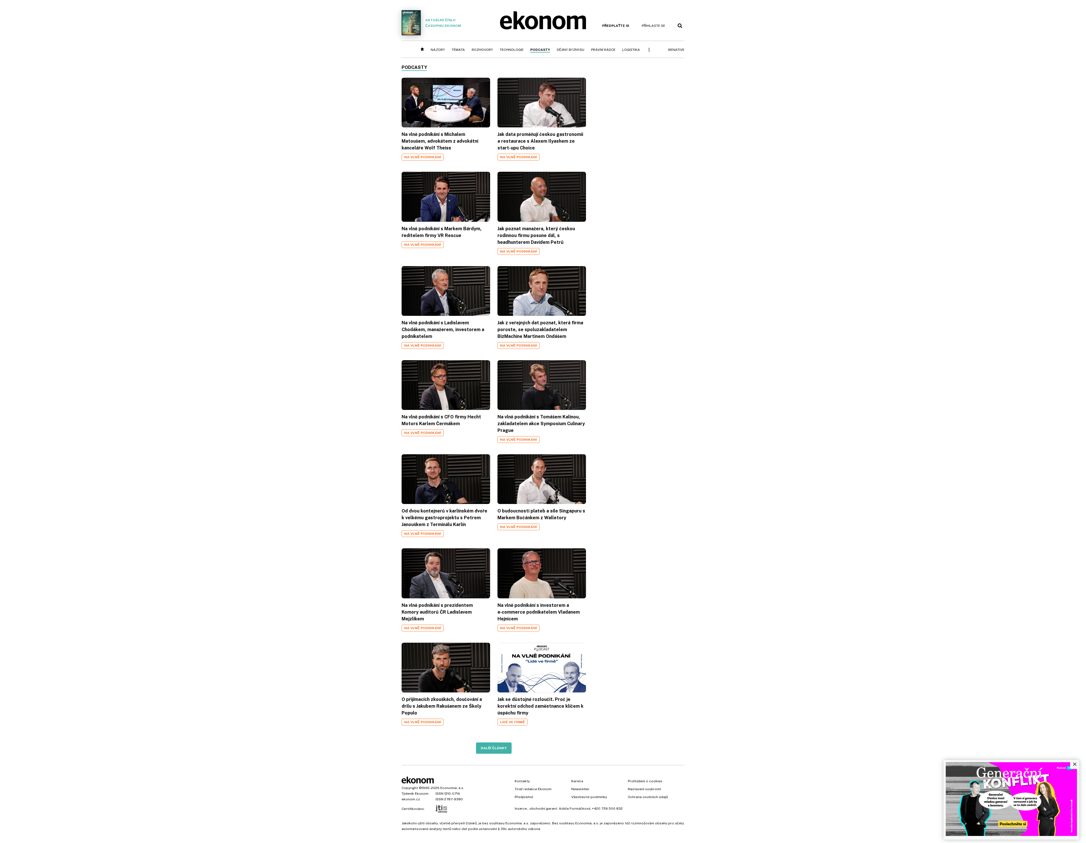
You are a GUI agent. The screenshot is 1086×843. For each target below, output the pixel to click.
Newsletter (580, 789)
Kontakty (522, 781)
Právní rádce (603, 50)
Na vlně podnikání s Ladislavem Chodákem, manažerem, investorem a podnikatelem (443, 329)
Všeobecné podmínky (589, 797)
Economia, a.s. (452, 788)
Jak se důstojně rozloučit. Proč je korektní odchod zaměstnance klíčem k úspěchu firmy (540, 706)
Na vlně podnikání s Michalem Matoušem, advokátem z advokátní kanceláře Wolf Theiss (440, 141)
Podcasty (540, 50)
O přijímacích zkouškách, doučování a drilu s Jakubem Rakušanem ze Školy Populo (442, 706)
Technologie (511, 50)
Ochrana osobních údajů (648, 797)
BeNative (676, 50)
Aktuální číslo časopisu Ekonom (443, 23)
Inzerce (521, 809)
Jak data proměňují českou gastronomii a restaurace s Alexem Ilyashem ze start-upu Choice (540, 141)
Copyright (410, 788)
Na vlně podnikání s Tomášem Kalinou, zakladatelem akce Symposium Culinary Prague (541, 423)
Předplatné (524, 797)
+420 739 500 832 (607, 809)
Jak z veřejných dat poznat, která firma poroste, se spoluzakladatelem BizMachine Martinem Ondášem (540, 329)
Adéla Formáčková (574, 809)
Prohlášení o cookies (645, 781)
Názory (438, 50)
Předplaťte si (615, 26)
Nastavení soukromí (644, 789)
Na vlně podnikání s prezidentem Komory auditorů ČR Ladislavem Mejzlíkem (437, 612)
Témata (458, 50)
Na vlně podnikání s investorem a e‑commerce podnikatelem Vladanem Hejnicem (538, 612)
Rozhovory (482, 50)
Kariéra (577, 781)
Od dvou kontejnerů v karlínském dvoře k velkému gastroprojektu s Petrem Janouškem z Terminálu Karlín (444, 517)
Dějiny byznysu (570, 50)
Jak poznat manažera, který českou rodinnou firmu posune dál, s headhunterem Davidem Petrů (536, 235)
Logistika (631, 50)
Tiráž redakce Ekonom (533, 789)
